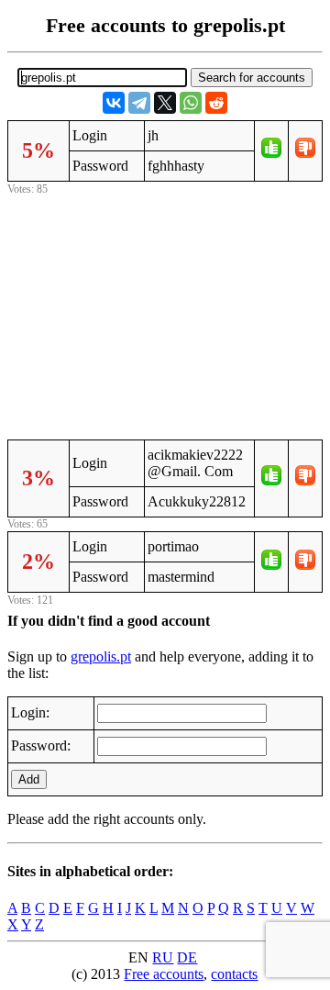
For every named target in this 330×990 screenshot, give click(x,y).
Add (28, 779)
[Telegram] (139, 103)
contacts (234, 974)
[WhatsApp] (191, 103)
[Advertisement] (165, 314)
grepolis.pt (101, 656)
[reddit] (216, 103)
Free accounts (164, 974)
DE (187, 957)
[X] (165, 103)
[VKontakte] (114, 103)
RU (162, 957)
